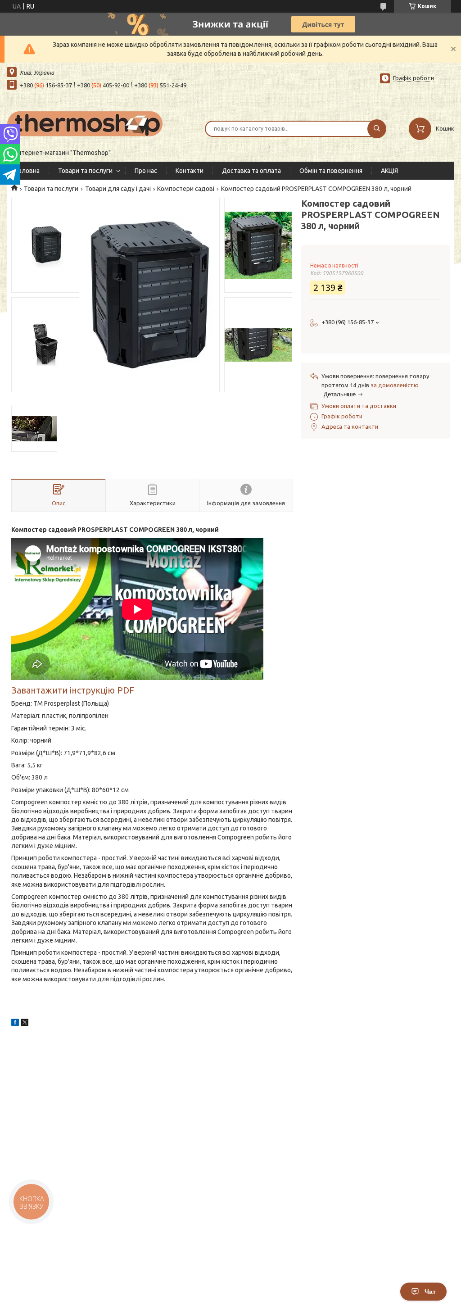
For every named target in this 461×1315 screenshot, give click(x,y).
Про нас (146, 171)
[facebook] (15, 1023)
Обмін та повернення (330, 171)
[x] (24, 1023)
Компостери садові (185, 188)
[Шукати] (376, 128)
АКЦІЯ (389, 171)
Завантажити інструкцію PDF (72, 690)
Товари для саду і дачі (118, 188)
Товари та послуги (85, 171)
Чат (430, 1291)
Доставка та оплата (251, 171)
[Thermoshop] (85, 122)
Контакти (189, 171)
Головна (28, 171)
